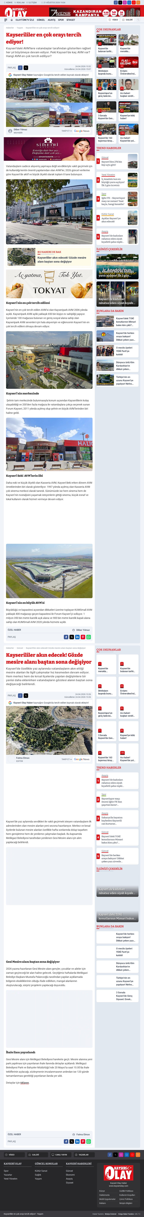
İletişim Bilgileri (125, 1203)
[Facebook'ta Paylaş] (20, 68)
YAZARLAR (83, 1155)
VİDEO (115, 20)
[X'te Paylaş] (26, 68)
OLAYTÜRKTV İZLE (25, 20)
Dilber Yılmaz (20, 131)
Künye (9, 2)
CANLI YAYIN (61, 1155)
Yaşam (20, 28)
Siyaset (71, 20)
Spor (61, 20)
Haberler (10, 28)
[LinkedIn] (129, 3)
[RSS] (138, 3)
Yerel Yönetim (10, 1178)
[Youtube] (134, 3)
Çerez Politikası (126, 1199)
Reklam (20, 2)
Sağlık (38, 1174)
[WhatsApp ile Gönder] (88, 637)
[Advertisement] (49, 523)
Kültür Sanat (41, 1171)
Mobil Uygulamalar (107, 1199)
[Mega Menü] (6, 20)
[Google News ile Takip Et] (82, 131)
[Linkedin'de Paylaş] (77, 637)
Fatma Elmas (22, 759)
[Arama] (138, 20)
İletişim (33, 2)
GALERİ (129, 20)
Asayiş (51, 20)
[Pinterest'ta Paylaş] (83, 637)
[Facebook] (116, 3)
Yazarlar (8, 1174)
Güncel (41, 20)
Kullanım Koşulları (127, 1195)
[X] (120, 3)
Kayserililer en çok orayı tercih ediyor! (42, 28)
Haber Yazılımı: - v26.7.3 (116, 1214)
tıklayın (24, 1082)
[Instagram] (125, 3)
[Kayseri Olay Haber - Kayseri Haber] (118, 1173)
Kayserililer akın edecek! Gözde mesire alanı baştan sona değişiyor (56, 648)
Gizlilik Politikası (126, 1191)
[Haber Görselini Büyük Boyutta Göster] (49, 102)
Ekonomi (70, 1174)
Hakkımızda (104, 1195)
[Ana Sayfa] (12, 20)
